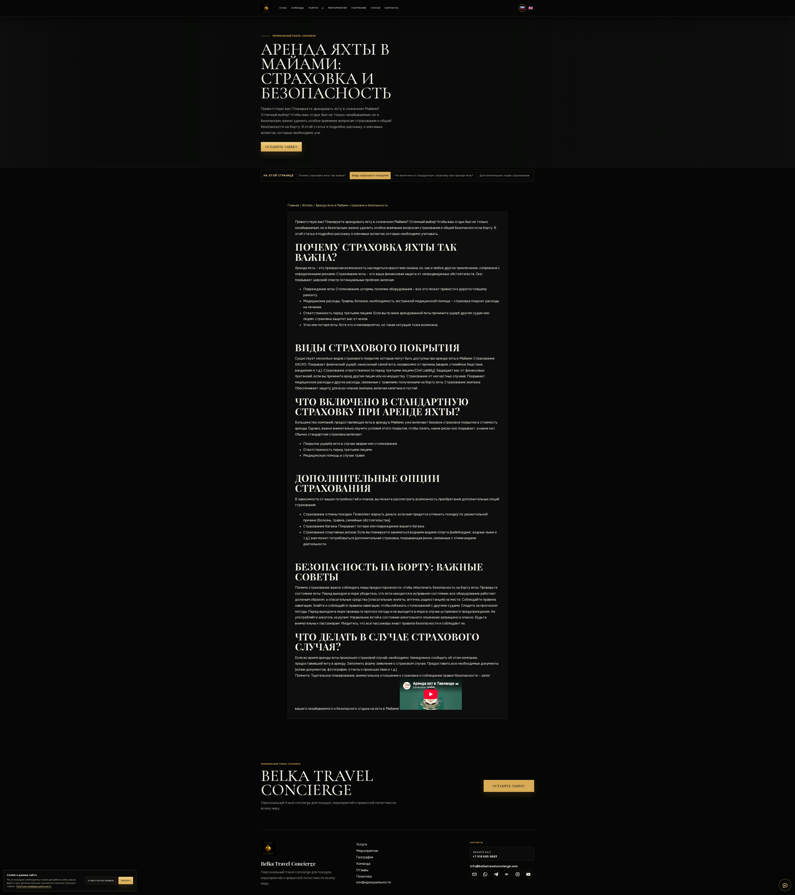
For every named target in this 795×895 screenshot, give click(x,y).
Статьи (375, 7)
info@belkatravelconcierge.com (494, 866)
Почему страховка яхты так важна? (322, 175)
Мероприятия (337, 7)
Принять (126, 880)
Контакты (391, 7)
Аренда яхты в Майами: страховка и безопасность (352, 205)
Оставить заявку (281, 147)
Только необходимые (101, 880)
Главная (293, 205)
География (358, 7)
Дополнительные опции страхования (504, 175)
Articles (307, 205)
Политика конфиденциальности (373, 879)
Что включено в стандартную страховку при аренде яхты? (434, 175)
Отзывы (362, 870)
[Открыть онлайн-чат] (785, 885)
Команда (297, 7)
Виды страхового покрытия (370, 175)
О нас (283, 7)
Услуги (313, 7)
